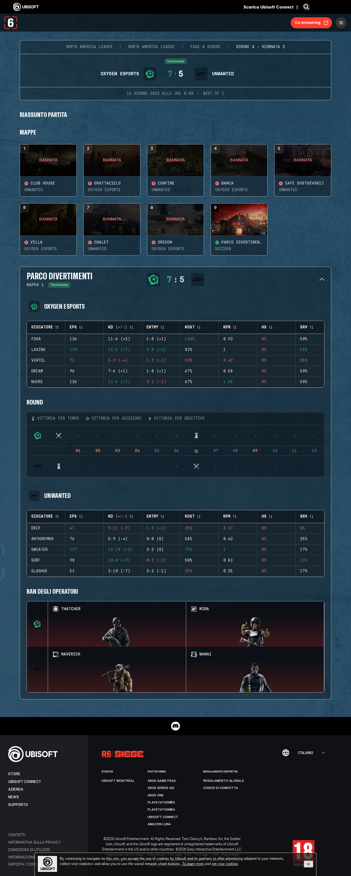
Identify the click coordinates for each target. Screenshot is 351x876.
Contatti (17, 834)
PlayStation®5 (161, 802)
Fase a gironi (205, 47)
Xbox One (156, 795)
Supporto (18, 805)
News (13, 797)
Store (14, 774)
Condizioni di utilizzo (29, 849)
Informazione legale (29, 857)
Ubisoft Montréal (118, 781)
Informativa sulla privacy (34, 842)
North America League (89, 47)
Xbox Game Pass (162, 781)
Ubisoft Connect (24, 782)
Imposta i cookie (24, 864)
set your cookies (225, 864)
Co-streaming (308, 22)
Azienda (15, 789)
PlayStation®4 (161, 809)
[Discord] (175, 726)
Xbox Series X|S (161, 788)
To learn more (193, 864)
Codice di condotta (220, 788)
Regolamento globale (223, 781)
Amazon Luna (159, 824)
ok (308, 864)
